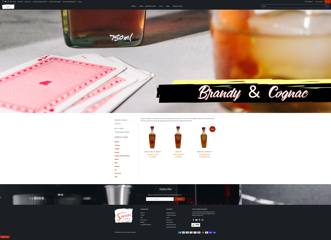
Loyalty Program (55, 1)
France (119, 124)
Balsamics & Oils (150, 6)
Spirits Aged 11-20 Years (123, 132)
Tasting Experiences (69, 1)
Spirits (133, 6)
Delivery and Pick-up (171, 224)
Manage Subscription (171, 227)
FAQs (79, 1)
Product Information (171, 215)
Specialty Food (177, 6)
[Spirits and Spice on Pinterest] (8, 1)
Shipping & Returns (170, 213)
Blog (14, 1)
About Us (28, 1)
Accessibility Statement (146, 224)
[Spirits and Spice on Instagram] (10, 1)
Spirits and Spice (122, 232)
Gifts (161, 6)
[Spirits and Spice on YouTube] (5, 1)
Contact (142, 215)
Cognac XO (178, 137)
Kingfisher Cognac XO (204, 137)
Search (167, 217)
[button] (5, 236)
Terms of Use (169, 220)
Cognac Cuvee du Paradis (153, 137)
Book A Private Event (40, 1)
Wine (167, 6)
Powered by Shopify (130, 232)
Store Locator (144, 220)
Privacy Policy (169, 222)
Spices (141, 6)
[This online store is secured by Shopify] (195, 226)
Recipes (20, 1)
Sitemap (142, 222)
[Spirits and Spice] (27, 6)
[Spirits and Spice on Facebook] (3, 1)
